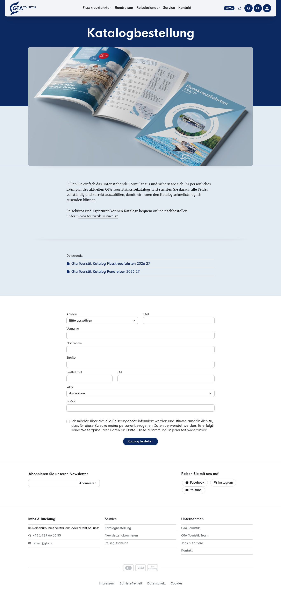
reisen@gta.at (43, 543)
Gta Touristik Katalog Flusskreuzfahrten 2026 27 (110, 263)
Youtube (196, 490)
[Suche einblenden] (258, 8)
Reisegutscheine (116, 543)
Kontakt (184, 8)
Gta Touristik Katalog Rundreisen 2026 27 (105, 271)
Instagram (225, 482)
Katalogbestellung (118, 528)
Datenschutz (156, 583)
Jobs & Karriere (192, 543)
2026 (229, 8)
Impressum (107, 583)
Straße (71, 357)
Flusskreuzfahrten (97, 8)
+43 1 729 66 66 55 (47, 535)
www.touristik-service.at (98, 215)
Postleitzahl (74, 372)
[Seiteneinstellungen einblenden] (239, 8)
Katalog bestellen (140, 441)
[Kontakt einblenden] (248, 8)
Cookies (176, 583)
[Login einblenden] (267, 8)
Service (169, 8)
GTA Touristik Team (194, 535)
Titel (146, 314)
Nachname (74, 343)
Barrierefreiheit (131, 583)
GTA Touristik (190, 528)
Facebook (197, 482)
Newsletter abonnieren (121, 535)
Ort (119, 372)
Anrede (71, 314)
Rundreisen (124, 8)
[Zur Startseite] (24, 8)
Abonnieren (87, 483)
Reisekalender (148, 8)
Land (69, 386)
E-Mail (70, 401)
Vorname (72, 328)
